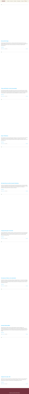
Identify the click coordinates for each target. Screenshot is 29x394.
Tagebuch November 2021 (5, 376)
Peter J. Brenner (3, 143)
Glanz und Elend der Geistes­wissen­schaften (9, 88)
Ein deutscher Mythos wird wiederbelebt (8, 278)
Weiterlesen (2, 47)
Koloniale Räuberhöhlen (5, 325)
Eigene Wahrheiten (4, 135)
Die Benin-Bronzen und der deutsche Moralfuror (10, 183)
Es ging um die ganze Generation (7, 230)
